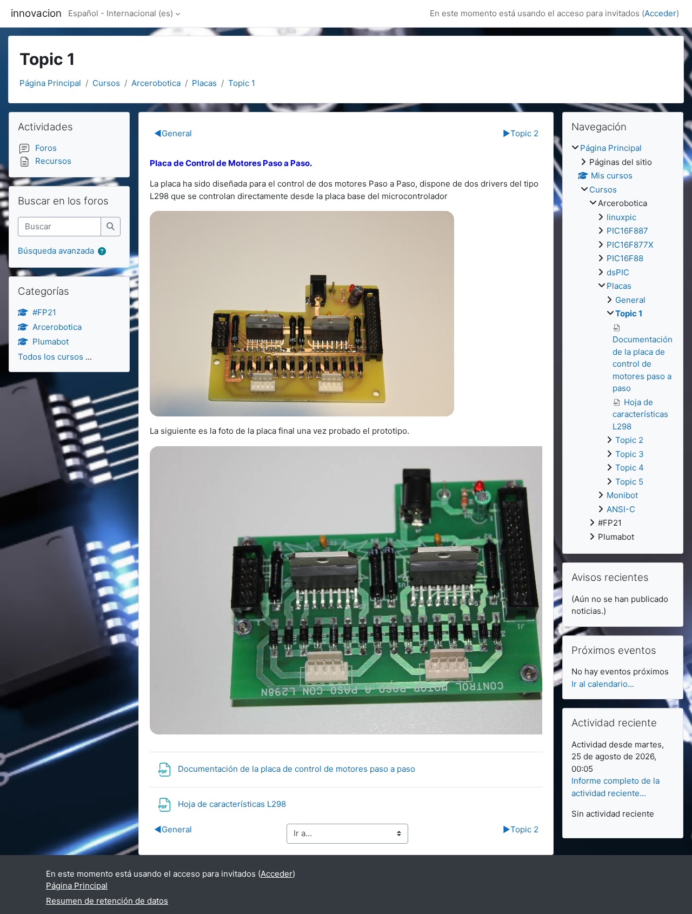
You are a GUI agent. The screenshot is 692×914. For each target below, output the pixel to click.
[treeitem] (622, 342)
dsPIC (618, 272)
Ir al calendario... (602, 684)
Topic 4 (629, 467)
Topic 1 (241, 83)
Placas (204, 83)
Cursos (106, 83)
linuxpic (621, 217)
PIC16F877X (630, 245)
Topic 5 (629, 481)
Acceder (660, 13)
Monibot (622, 495)
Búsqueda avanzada (56, 251)
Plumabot (50, 341)
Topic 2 (520, 133)
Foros (46, 148)
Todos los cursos (50, 357)
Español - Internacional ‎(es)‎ (120, 13)
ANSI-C (621, 509)
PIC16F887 (627, 231)
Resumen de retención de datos (107, 901)
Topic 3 (629, 454)
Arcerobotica (156, 83)
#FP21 (44, 312)
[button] (104, 252)
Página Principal (50, 83)
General (173, 133)
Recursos (53, 161)
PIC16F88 (625, 258)
